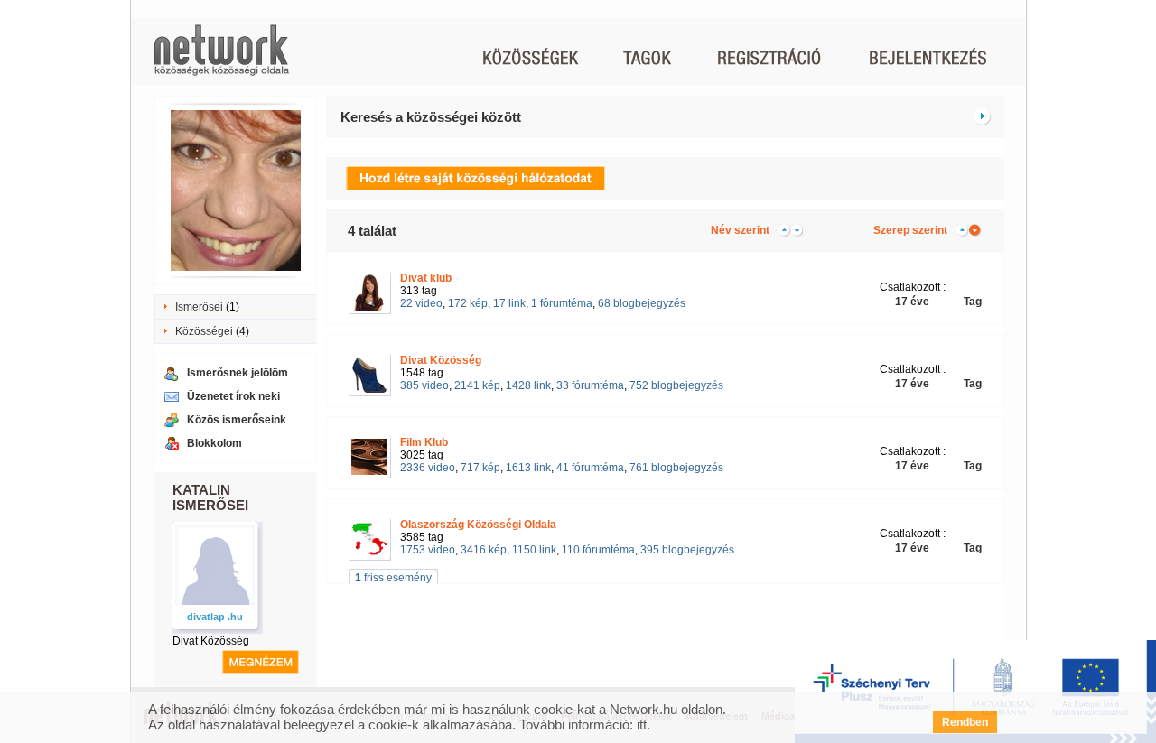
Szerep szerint (910, 230)
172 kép (468, 303)
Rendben (965, 722)
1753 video (427, 549)
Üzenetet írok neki (233, 396)
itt (642, 724)
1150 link (534, 549)
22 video (421, 303)
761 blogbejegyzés (676, 467)
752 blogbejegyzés (676, 385)
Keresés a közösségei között (430, 117)
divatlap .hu (215, 616)
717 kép (480, 467)
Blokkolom (214, 443)
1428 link (528, 385)
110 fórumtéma (598, 549)
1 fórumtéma (561, 303)
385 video (424, 385)
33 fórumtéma (590, 385)
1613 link (528, 467)
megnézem (260, 662)
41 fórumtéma (590, 467)
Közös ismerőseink (236, 419)
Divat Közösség (210, 641)
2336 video (427, 467)
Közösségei (204, 331)
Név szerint (740, 230)
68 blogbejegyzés (641, 303)
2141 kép (477, 385)
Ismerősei (199, 307)
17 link (509, 303)
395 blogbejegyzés (687, 549)
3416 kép (484, 549)
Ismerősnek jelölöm (237, 373)
